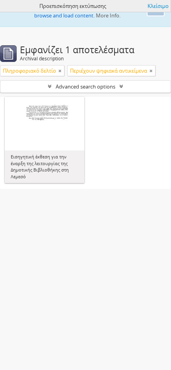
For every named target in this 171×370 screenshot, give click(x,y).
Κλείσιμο (158, 6)
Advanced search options (85, 86)
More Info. (108, 15)
